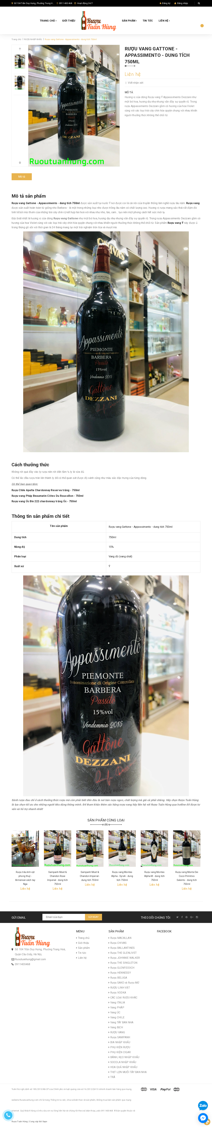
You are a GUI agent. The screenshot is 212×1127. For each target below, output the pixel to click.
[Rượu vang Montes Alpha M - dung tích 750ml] (154, 848)
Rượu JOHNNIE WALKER (124, 957)
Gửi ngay (93, 917)
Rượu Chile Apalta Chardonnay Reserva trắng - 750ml (46, 490)
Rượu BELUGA (118, 977)
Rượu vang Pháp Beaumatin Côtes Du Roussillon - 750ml (47, 495)
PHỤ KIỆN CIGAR (120, 1052)
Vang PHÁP (116, 1007)
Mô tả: (129, 92)
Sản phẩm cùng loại (106, 820)
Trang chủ (48, 20)
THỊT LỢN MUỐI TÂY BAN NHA (128, 1072)
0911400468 (22, 964)
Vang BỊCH (116, 1027)
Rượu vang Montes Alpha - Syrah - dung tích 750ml (122, 876)
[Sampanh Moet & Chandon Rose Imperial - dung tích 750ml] (57, 848)
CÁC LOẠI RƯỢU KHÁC (123, 997)
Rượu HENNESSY (120, 972)
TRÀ (112, 1077)
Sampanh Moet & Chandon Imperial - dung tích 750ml (90, 876)
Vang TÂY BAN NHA (121, 1022)
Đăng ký (166, 3)
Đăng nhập (182, 3)
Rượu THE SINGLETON (123, 962)
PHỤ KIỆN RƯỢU (119, 1047)
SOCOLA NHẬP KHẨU (122, 1062)
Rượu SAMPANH (119, 1037)
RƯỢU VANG (117, 1032)
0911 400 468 (65, 3)
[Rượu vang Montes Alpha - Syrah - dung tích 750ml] (122, 848)
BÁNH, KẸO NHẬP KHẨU (124, 1057)
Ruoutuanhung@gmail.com (30, 959)
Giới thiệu (68, 20)
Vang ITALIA (117, 1002)
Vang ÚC (114, 1012)
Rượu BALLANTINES (122, 947)
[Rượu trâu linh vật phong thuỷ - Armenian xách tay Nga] (25, 848)
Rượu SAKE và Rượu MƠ (124, 982)
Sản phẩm (129, 20)
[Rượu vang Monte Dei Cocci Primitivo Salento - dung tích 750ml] (186, 848)
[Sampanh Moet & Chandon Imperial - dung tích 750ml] (90, 848)
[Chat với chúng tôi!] (203, 1118)
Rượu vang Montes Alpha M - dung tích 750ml (154, 876)
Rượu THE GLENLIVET (123, 952)
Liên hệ (164, 20)
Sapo (44, 1121)
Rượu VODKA (117, 992)
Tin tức (148, 20)
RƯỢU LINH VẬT (119, 987)
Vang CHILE (116, 1017)
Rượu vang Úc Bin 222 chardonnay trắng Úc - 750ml (44, 501)
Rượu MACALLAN (120, 937)
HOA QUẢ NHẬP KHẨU (123, 1067)
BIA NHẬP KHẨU (119, 1042)
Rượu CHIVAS (118, 942)
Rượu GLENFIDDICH (121, 967)
